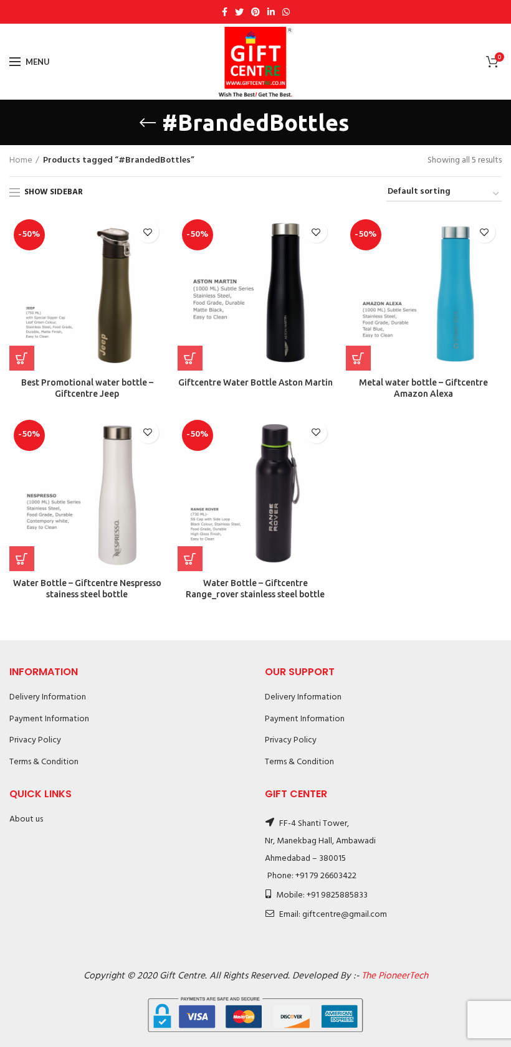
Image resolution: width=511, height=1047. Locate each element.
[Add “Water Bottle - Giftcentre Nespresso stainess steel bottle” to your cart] (21, 558)
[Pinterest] (255, 12)
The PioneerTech (394, 976)
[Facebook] (224, 12)
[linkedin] (271, 12)
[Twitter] (239, 12)
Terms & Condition (44, 762)
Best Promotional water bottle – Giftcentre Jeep (87, 388)
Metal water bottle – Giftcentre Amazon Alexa (423, 388)
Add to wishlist (148, 232)
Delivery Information (47, 697)
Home (20, 160)
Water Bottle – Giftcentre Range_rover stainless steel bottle (255, 588)
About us (26, 819)
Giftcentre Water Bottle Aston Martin (255, 382)
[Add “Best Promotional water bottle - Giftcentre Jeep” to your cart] (21, 358)
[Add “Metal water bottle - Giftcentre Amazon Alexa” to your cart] (358, 358)
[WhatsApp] (286, 12)
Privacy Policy (35, 740)
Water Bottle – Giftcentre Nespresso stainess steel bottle (87, 588)
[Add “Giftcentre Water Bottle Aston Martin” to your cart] (190, 358)
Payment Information (49, 719)
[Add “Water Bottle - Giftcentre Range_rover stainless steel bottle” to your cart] (190, 558)
